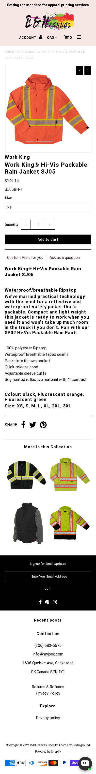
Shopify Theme (58, 745)
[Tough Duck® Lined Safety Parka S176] (69, 542)
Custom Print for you (25, 257)
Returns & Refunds (48, 687)
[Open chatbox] (85, 764)
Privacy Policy (48, 693)
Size (8, 197)
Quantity (11, 224)
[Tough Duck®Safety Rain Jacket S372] (69, 494)
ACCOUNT (28, 38)
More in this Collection (48, 447)
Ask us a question (64, 257)
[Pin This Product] (43, 425)
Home (9, 51)
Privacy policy (48, 717)
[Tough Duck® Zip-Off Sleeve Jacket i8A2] (26, 542)
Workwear (25, 51)
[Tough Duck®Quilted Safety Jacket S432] (26, 494)
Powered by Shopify (48, 751)
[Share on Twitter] (32, 425)
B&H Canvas (38, 745)
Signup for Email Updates (48, 564)
